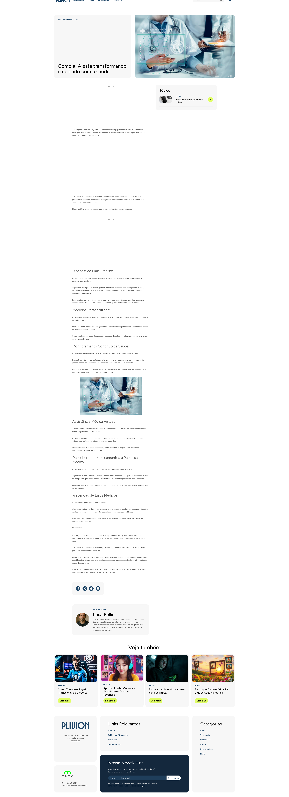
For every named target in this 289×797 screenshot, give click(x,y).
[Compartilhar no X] (85, 588)
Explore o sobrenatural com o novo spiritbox (167, 691)
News (202, 754)
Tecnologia (205, 735)
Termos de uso (114, 744)
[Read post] (210, 99)
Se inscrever (173, 778)
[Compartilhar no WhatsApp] (91, 588)
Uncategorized (206, 749)
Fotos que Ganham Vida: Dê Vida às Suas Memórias (211, 691)
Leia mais (64, 700)
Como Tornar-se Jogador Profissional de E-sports (73, 691)
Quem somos (113, 740)
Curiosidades (206, 740)
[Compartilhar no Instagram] (98, 588)
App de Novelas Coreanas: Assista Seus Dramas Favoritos (119, 691)
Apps (202, 730)
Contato (111, 730)
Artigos (203, 744)
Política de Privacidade (118, 735)
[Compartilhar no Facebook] (78, 588)
